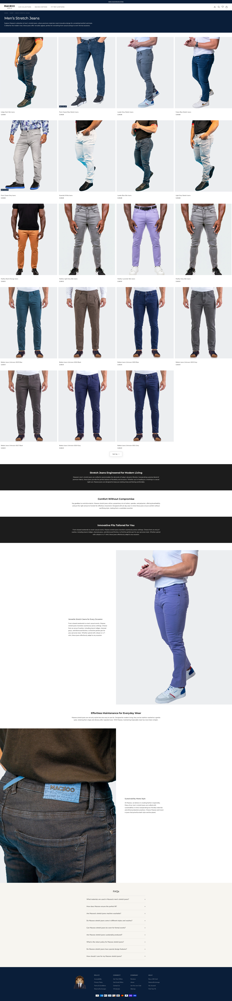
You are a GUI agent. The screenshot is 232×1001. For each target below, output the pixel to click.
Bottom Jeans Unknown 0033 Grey (186, 362)
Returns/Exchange (154, 982)
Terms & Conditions (100, 986)
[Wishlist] (223, 7)
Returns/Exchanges (100, 989)
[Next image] (55, 72)
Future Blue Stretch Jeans (183, 112)
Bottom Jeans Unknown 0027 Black (12, 445)
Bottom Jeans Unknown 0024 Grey (70, 445)
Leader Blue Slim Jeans (124, 195)
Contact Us (116, 986)
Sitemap (132, 989)
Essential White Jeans (65, 195)
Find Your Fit (152, 989)
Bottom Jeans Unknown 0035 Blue (128, 362)
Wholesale (116, 989)
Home (6, 13)
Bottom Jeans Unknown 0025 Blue (11, 362)
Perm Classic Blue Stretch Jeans (68, 112)
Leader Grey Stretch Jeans (125, 112)
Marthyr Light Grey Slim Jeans (68, 279)
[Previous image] (1, 72)
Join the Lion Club (135, 986)
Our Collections (24, 7)
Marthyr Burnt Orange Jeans (9, 279)
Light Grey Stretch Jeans (183, 195)
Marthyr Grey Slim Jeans (183, 279)
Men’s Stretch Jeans (22, 13)
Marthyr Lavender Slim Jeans (126, 279)
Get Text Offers (118, 979)
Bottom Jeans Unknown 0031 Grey (128, 445)
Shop (11, 13)
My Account (152, 986)
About (132, 982)
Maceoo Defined (41, 7)
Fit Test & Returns (58, 7)
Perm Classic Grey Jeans (8, 195)
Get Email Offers (118, 982)
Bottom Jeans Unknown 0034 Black (70, 362)
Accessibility (98, 979)
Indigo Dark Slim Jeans (8, 112)
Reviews (133, 979)
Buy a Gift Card (153, 979)
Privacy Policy (98, 982)
